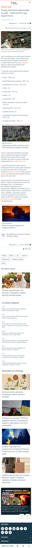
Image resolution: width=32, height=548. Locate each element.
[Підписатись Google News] (6, 528)
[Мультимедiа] (17, 546)
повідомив (24, 63)
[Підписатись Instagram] (17, 528)
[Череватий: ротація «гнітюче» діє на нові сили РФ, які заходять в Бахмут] (16, 133)
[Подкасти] (23, 546)
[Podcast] (6, 532)
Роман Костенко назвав (8, 199)
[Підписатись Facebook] (2, 528)
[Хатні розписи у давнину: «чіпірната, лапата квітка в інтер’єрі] (16, 382)
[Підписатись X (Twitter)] (10, 528)
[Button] (13, 23)
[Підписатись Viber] (21, 528)
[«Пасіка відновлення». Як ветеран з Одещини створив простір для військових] (16, 280)
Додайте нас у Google (7, 546)
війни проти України (13, 172)
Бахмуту (4, 174)
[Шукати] (28, 546)
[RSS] (2, 532)
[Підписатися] (10, 532)
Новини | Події (6, 7)
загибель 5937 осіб (19, 161)
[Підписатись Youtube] (14, 528)
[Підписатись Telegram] (25, 528)
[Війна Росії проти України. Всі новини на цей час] (16, 214)
